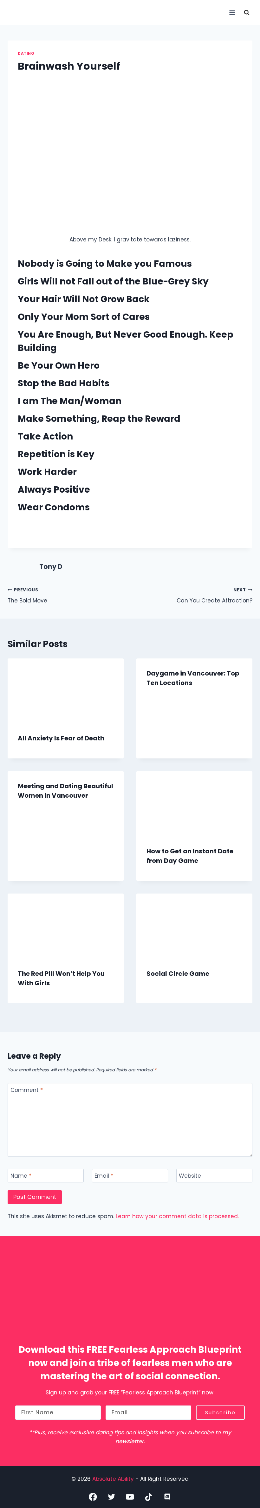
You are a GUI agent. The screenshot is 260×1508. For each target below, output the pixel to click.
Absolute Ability (113, 1479)
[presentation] (66, 691)
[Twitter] (111, 1497)
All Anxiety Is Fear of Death (61, 738)
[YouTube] (130, 1497)
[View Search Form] (246, 12)
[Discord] (167, 1497)
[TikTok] (148, 1497)
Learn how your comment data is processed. (177, 1216)
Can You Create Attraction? (214, 596)
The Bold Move (27, 596)
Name (20, 1176)
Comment (26, 1090)
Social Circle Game (177, 973)
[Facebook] (93, 1497)
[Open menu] (232, 12)
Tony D (50, 566)
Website (190, 1176)
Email (103, 1176)
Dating (26, 53)
